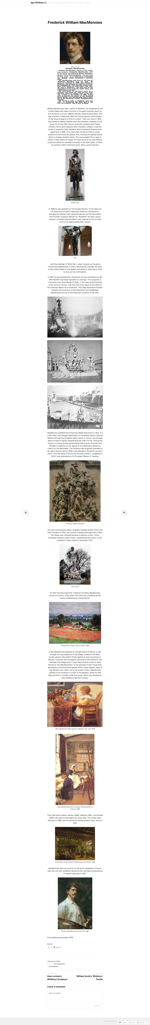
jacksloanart (54, 966)
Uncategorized (59, 964)
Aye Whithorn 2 (39, 2)
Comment (96, 1005)
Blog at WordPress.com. (111, 1021)
